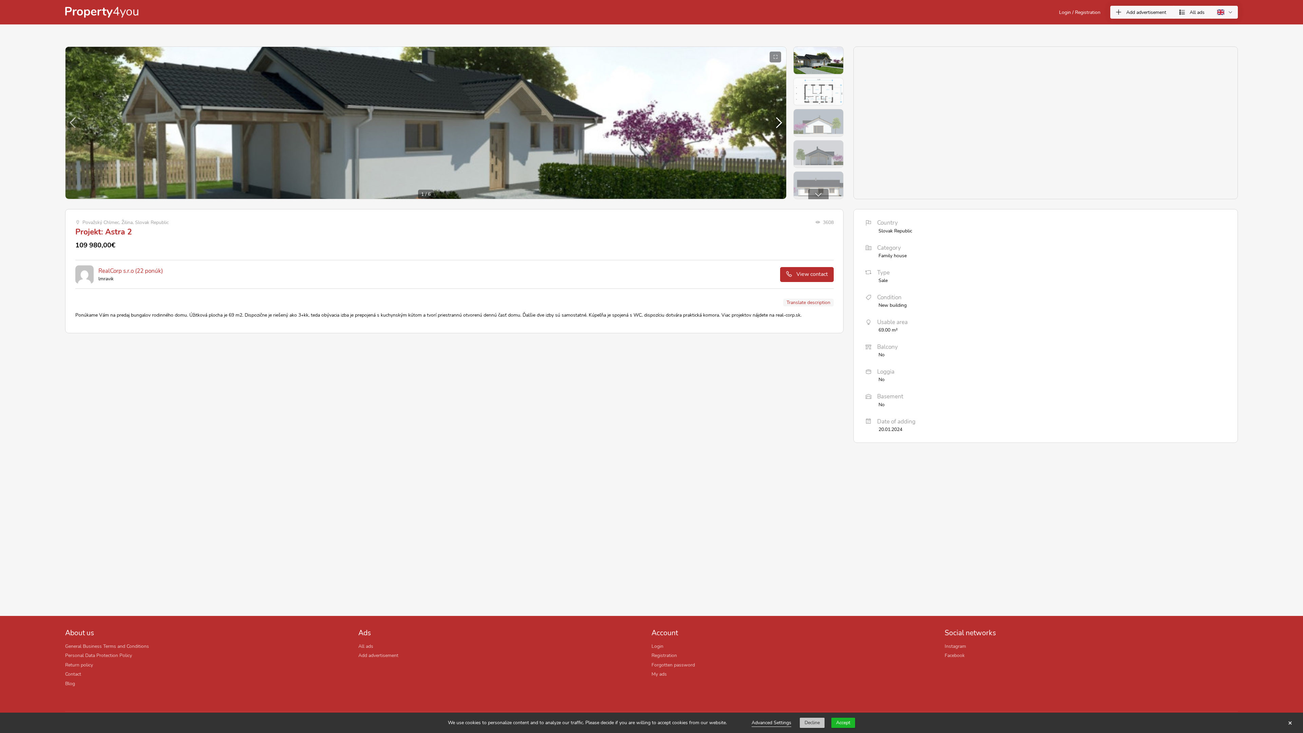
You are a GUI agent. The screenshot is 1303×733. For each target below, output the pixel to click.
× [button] (1290, 722)
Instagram (955, 646)
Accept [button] (843, 722)
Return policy (79, 664)
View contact (812, 274)
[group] (425, 123)
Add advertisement (378, 655)
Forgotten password (673, 664)
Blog (70, 683)
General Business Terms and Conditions (107, 646)
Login (657, 646)
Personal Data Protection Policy (98, 655)
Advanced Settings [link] (771, 722)
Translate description (808, 302)
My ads (659, 674)
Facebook (955, 655)
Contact (73, 674)
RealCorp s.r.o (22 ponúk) (130, 271)
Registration (664, 655)
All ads (365, 646)
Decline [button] (812, 722)
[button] (778, 122)
